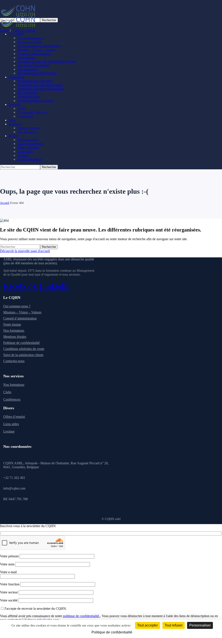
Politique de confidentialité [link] (111, 632)
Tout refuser (174, 625)
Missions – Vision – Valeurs (22, 312)
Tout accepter (147, 625)
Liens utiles (11, 424)
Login (4, 30)
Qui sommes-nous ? (16, 306)
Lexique (9, 431)
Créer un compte (24, 30)
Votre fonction (10, 584)
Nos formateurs (13, 330)
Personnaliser (200, 625)
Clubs (7, 392)
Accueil (4, 203)
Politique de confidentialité (21, 343)
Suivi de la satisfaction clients (23, 355)
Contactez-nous (13, 361)
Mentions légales (14, 336)
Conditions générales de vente (23, 349)
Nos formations (13, 384)
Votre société (9, 600)
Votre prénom (10, 556)
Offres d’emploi (14, 416)
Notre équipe (12, 324)
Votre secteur (9, 592)
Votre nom (7, 564)
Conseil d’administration (20, 318)
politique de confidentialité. (81, 616)
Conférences (11, 399)
